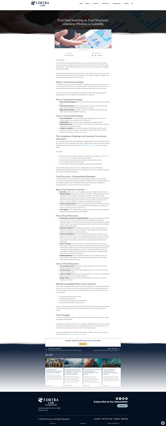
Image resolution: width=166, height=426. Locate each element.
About (87, 3)
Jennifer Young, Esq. (69, 55)
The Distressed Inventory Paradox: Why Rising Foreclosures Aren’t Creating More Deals (110, 372)
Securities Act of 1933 (90, 145)
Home (81, 3)
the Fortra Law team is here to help (76, 334)
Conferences (116, 3)
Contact (126, 3)
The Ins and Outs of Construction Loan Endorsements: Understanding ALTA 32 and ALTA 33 (92, 372)
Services (95, 3)
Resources (105, 3)
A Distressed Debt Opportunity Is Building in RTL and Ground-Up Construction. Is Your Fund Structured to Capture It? (73, 372)
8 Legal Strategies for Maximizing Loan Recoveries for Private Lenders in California (54, 371)
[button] (132, 3)
